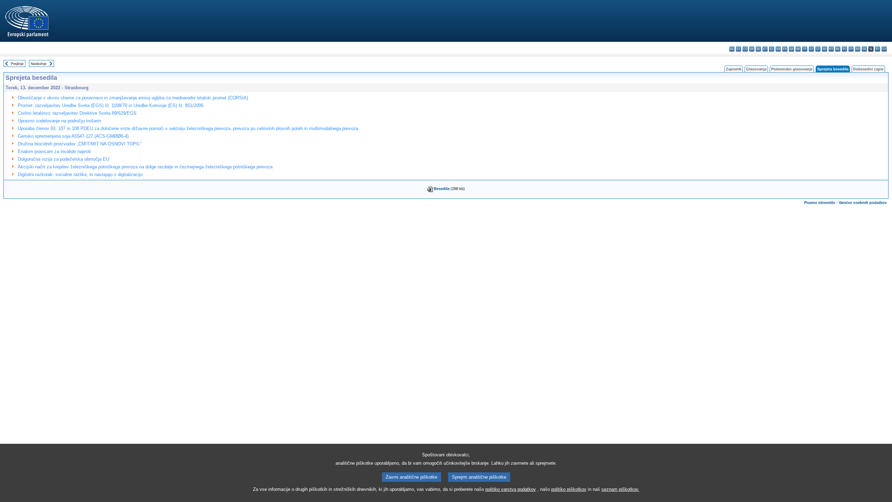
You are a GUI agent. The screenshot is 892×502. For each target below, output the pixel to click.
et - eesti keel (765, 49)
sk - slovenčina (864, 49)
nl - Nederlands (837, 49)
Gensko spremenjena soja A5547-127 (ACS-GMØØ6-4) (73, 136)
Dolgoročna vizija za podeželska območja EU (63, 159)
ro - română (857, 49)
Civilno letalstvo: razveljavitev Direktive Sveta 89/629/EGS (77, 113)
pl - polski (844, 49)
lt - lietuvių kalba (818, 49)
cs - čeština (745, 49)
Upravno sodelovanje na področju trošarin (59, 120)
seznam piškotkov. (620, 489)
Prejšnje (17, 64)
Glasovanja (756, 69)
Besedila (441, 189)
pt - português (851, 49)
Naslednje (39, 64)
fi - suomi (877, 49)
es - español (738, 49)
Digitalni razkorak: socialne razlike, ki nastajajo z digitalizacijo (80, 174)
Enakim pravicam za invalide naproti (54, 151)
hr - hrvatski (798, 49)
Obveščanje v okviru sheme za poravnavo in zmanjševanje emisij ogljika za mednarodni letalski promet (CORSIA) (133, 97)
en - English (778, 49)
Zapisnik (733, 69)
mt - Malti (831, 49)
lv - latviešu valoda (811, 49)
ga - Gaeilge (791, 49)
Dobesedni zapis (868, 69)
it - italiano (804, 49)
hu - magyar (824, 49)
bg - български (732, 49)
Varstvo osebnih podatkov (863, 202)
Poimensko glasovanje (792, 69)
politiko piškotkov (568, 489)
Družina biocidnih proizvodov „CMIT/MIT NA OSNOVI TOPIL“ (79, 143)
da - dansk (751, 49)
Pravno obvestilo (819, 202)
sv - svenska (884, 49)
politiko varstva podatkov (510, 489)
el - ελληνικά (771, 49)
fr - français (784, 49)
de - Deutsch (758, 49)
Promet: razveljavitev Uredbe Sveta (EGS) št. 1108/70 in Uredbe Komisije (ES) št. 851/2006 (110, 105)
